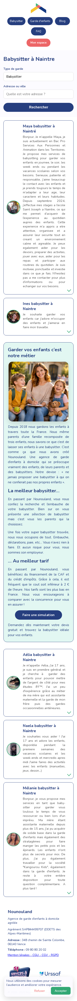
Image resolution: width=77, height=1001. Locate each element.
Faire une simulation (38, 615)
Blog (62, 21)
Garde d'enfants (40, 21)
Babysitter (16, 21)
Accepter (61, 990)
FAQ (38, 31)
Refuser (39, 990)
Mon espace (38, 43)
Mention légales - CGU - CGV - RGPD (33, 955)
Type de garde (13, 69)
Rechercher (38, 107)
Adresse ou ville (14, 86)
